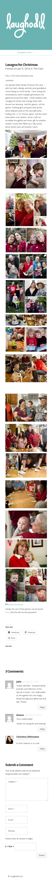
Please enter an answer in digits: (19, 838)
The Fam (38, 68)
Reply (42, 707)
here (7, 612)
